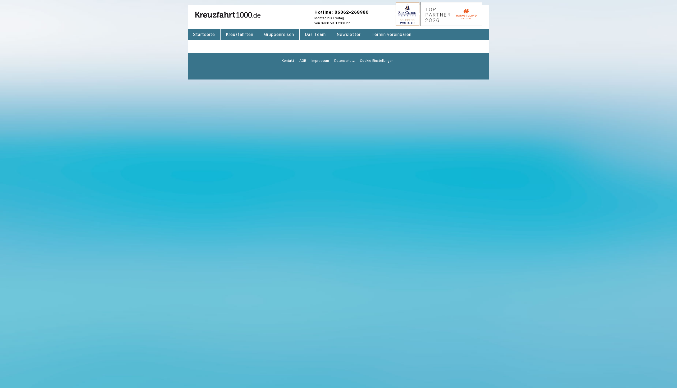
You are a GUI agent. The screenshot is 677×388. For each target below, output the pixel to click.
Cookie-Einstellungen (377, 61)
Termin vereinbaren (391, 34)
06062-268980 (352, 12)
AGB (302, 61)
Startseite (204, 34)
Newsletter (349, 34)
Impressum (320, 61)
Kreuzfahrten (239, 34)
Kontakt (288, 61)
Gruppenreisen (279, 34)
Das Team (315, 34)
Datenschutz (344, 61)
